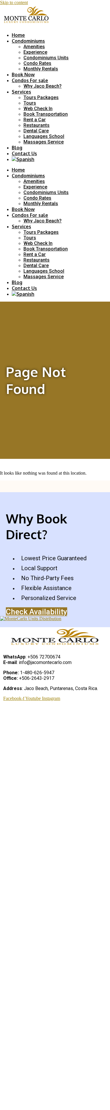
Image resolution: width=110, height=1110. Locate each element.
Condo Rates (37, 63)
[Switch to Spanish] (23, 159)
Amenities (34, 46)
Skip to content (14, 2)
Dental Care (36, 131)
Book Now (23, 74)
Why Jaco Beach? (42, 86)
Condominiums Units (46, 57)
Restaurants (36, 125)
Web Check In (38, 108)
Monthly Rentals (40, 69)
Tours (29, 103)
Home (18, 35)
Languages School (43, 136)
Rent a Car (34, 119)
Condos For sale (30, 80)
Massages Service (43, 142)
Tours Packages (41, 97)
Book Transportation (45, 114)
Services (21, 92)
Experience (35, 52)
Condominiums (28, 41)
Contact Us (24, 153)
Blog (17, 148)
